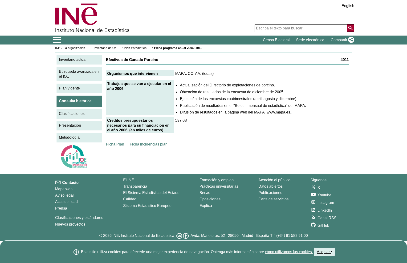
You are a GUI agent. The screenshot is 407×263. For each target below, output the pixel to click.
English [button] (348, 6)
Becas (204, 193)
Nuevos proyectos (70, 224)
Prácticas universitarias (218, 186)
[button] (341, 40)
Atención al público (274, 180)
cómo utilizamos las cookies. (289, 252)
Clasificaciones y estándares (79, 218)
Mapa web (64, 189)
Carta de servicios (273, 199)
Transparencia (135, 186)
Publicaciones (270, 193)
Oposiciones (209, 199)
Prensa (61, 208)
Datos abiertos (270, 186)
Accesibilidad (66, 202)
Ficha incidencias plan (148, 144)
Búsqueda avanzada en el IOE (79, 73)
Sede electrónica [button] (310, 40)
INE (57, 48)
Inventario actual (72, 59)
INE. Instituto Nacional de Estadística (143, 236)
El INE (128, 180)
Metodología (69, 137)
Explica (205, 206)
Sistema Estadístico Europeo (147, 206)
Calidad (129, 199)
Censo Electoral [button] (276, 40)
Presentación (70, 125)
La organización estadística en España (90, 48)
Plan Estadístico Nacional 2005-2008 (149, 48)
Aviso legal (64, 195)
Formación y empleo (216, 180)
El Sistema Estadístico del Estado (151, 193)
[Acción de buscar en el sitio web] (350, 28)
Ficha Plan (115, 144)
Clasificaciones (72, 114)
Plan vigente (69, 88)
